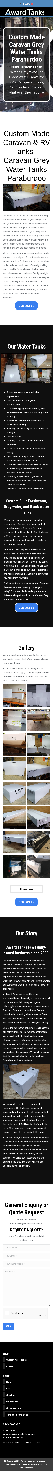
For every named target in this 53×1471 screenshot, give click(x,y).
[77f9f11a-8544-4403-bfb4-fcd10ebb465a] (38, 695)
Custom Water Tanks (16, 1360)
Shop (8, 1382)
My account (12, 1401)
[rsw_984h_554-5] (38, 793)
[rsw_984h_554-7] (38, 817)
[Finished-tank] (38, 720)
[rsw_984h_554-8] (14, 842)
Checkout (11, 1395)
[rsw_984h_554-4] (14, 793)
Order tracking (13, 1408)
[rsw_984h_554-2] (14, 768)
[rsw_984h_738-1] (14, 866)
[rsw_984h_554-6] (14, 817)
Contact (10, 1366)
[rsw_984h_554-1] (38, 744)
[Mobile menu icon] (48, 11)
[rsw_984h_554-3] (38, 768)
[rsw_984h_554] (14, 744)
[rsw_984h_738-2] (38, 866)
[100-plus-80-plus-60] (14, 720)
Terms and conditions (17, 1415)
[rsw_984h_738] (38, 842)
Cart (8, 1388)
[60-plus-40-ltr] (14, 695)
